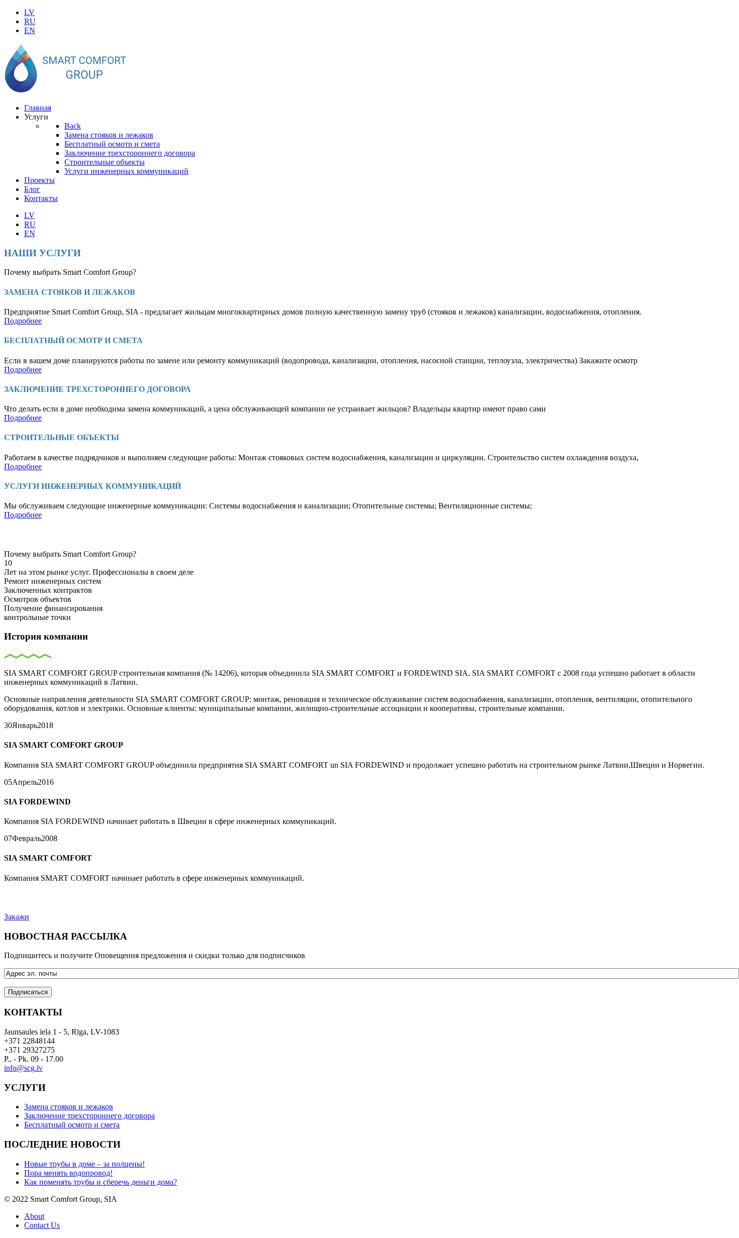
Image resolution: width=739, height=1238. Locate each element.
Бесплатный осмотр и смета (72, 1124)
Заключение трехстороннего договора (89, 1115)
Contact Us (42, 1225)
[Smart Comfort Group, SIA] (67, 90)
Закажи (16, 916)
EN (29, 30)
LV (29, 12)
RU (30, 21)
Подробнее (23, 321)
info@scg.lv (23, 1068)
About (34, 1216)
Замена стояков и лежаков (68, 1106)
